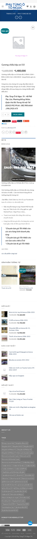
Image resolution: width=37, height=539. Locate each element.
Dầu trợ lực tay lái (15, 478)
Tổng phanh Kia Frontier (18, 501)
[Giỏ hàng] (34, 6)
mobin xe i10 (5, 494)
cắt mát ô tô (19, 475)
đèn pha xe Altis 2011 (21, 507)
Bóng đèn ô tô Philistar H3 (24, 449)
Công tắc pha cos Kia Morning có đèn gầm (13, 472)
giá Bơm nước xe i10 (7, 481)
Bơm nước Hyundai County (25, 453)
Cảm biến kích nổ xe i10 (8, 475)
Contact (29, 533)
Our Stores (16, 533)
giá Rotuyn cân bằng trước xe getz (23, 488)
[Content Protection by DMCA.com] (5, 525)
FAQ (34, 533)
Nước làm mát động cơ (17, 494)
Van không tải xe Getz (8, 507)
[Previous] (1, 280)
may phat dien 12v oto (20, 491)
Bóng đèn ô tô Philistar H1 (9, 449)
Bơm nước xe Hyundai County (10, 456)
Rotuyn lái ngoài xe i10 (26, 288)
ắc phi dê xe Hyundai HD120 (9, 510)
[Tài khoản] (31, 6)
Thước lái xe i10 (6, 288)
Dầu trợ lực (5, 478)
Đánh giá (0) (5, 144)
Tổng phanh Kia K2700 (8, 504)
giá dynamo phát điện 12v (25, 485)
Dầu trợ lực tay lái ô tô (28, 478)
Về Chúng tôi (6, 533)
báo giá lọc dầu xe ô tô (22, 443)
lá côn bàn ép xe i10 (7, 491)
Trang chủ (11, 13)
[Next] (36, 280)
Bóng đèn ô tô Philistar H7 (9, 453)
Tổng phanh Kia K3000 (22, 504)
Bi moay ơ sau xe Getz (8, 443)
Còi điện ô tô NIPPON (20, 469)
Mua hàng (17, 114)
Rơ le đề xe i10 (6, 501)
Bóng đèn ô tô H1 (6, 446)
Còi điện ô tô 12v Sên (18, 465)
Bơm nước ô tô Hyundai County (10, 459)
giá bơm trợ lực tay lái (21, 481)
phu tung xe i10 (24, 13)
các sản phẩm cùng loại (9, 253)
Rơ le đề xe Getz (24, 497)
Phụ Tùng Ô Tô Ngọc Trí (15, 7)
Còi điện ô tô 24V (30, 465)
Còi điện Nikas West (28, 462)
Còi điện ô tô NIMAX (7, 469)
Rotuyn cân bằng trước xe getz (10, 497)
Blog (22, 533)
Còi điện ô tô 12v (6, 465)
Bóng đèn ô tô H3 (17, 446)
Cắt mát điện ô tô (29, 475)
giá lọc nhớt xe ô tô (7, 488)
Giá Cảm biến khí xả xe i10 (9, 485)
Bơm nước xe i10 (25, 456)
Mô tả (3, 140)
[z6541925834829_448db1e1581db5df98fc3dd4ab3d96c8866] (18, 164)
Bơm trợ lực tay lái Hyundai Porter (11, 462)
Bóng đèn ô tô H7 (28, 446)
